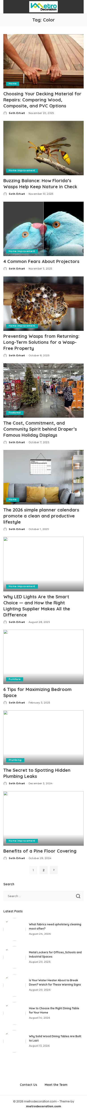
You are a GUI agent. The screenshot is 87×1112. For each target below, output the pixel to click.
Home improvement (22, 170)
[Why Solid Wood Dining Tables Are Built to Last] (14, 1041)
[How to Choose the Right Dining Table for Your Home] (14, 1013)
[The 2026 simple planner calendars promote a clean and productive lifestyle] (43, 477)
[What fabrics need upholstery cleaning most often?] (14, 929)
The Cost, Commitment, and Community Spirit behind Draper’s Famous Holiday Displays (40, 429)
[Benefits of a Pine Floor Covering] (43, 818)
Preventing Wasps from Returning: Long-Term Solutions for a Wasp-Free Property (41, 342)
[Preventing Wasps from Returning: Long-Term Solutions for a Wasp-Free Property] (43, 303)
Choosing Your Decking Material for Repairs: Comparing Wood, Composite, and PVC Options (42, 100)
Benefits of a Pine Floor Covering (40, 851)
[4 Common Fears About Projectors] (43, 229)
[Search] (77, 6)
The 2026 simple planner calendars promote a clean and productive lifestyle (41, 516)
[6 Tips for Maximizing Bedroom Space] (43, 657)
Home (13, 83)
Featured (15, 412)
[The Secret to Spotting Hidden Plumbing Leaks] (43, 737)
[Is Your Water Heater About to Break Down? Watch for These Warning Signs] (14, 985)
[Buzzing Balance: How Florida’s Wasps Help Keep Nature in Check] (43, 148)
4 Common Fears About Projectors (41, 261)
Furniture (15, 679)
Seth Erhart (17, 113)
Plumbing (15, 760)
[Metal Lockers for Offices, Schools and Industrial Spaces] (14, 957)
